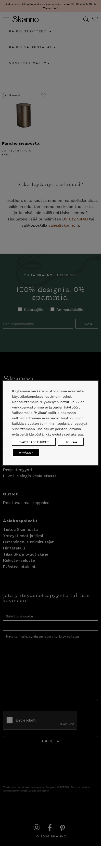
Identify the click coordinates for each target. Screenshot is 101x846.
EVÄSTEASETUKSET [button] (33, 441)
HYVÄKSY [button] (26, 452)
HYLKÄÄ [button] (70, 441)
